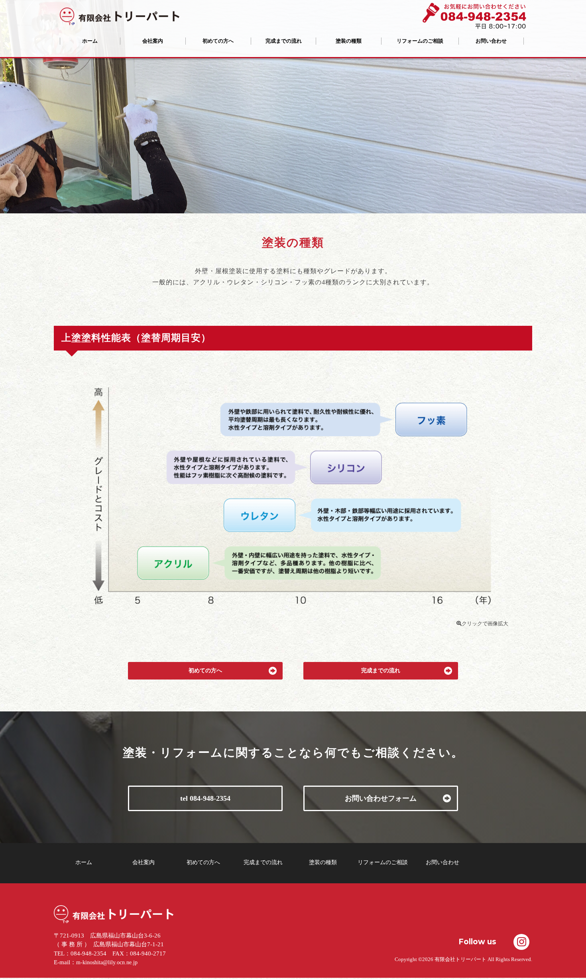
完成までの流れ (283, 41)
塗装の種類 (349, 41)
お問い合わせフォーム (381, 798)
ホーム (90, 41)
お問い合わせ (491, 41)
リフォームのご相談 (420, 41)
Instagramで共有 (521, 942)
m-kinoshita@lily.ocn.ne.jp (107, 962)
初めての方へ (218, 41)
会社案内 (152, 41)
